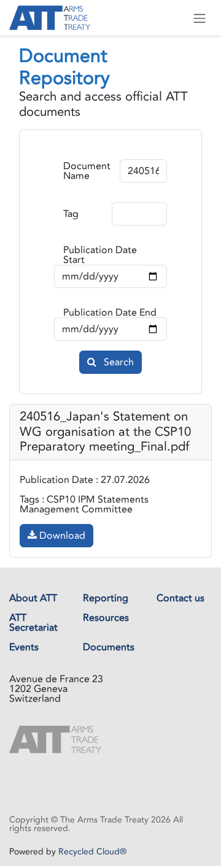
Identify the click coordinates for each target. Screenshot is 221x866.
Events (24, 647)
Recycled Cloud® (92, 851)
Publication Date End (110, 312)
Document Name (86, 171)
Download (61, 535)
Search (117, 362)
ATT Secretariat (33, 622)
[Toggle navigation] (199, 18)
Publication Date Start (100, 255)
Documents (108, 647)
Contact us (180, 598)
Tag (71, 214)
